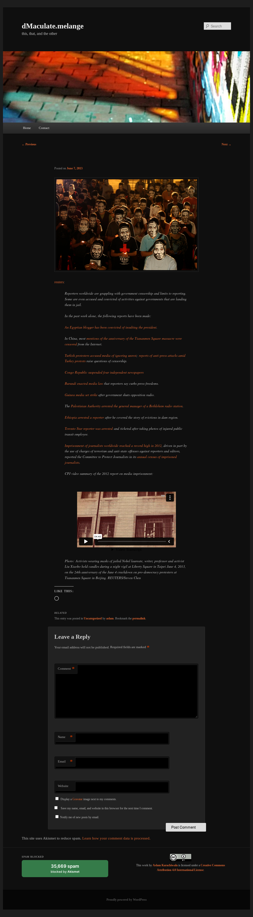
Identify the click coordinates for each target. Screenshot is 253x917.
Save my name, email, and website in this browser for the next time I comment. (107, 808)
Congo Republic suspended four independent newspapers (104, 372)
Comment (66, 668)
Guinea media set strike (81, 394)
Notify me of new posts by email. (79, 817)
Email (65, 761)
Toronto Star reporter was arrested (89, 428)
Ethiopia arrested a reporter (84, 417)
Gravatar (77, 799)
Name (65, 737)
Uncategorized (93, 618)
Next (226, 144)
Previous (29, 144)
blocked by (70, 870)
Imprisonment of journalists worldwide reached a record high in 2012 (113, 445)
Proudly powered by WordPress (126, 899)
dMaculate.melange (53, 26)
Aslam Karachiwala (165, 865)
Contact (44, 128)
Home (27, 128)
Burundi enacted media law (84, 383)
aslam (110, 618)
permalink (139, 618)
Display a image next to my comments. (89, 799)
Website (63, 786)
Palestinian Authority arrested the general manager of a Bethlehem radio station (127, 406)
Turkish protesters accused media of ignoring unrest (100, 355)
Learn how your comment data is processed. (116, 838)
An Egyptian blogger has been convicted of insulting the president (110, 327)
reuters (59, 282)
